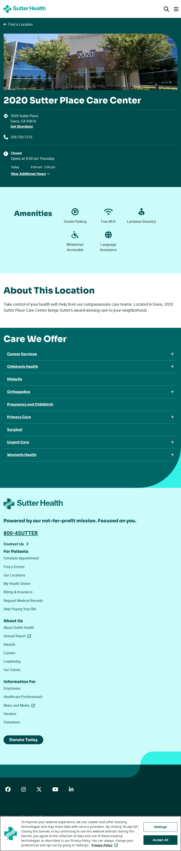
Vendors (10, 713)
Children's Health (22, 366)
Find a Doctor (14, 566)
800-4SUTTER (21, 532)
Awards (9, 644)
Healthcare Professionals (23, 696)
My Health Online (17, 583)
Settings (160, 827)
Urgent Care (18, 442)
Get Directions (22, 126)
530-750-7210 (21, 137)
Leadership (12, 661)
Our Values (12, 669)
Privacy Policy (106, 845)
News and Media (20, 705)
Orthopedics (18, 391)
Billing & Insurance (18, 592)
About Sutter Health (19, 627)
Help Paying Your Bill (20, 609)
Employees (12, 688)
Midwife (14, 379)
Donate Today (23, 739)
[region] (90, 833)
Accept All (160, 840)
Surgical (14, 429)
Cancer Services (22, 354)
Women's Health (21, 454)
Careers (9, 653)
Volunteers (12, 722)
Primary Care (19, 417)
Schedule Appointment (21, 558)
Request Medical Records (23, 600)
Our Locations (14, 575)
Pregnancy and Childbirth (30, 404)
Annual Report (18, 635)
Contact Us (14, 544)
